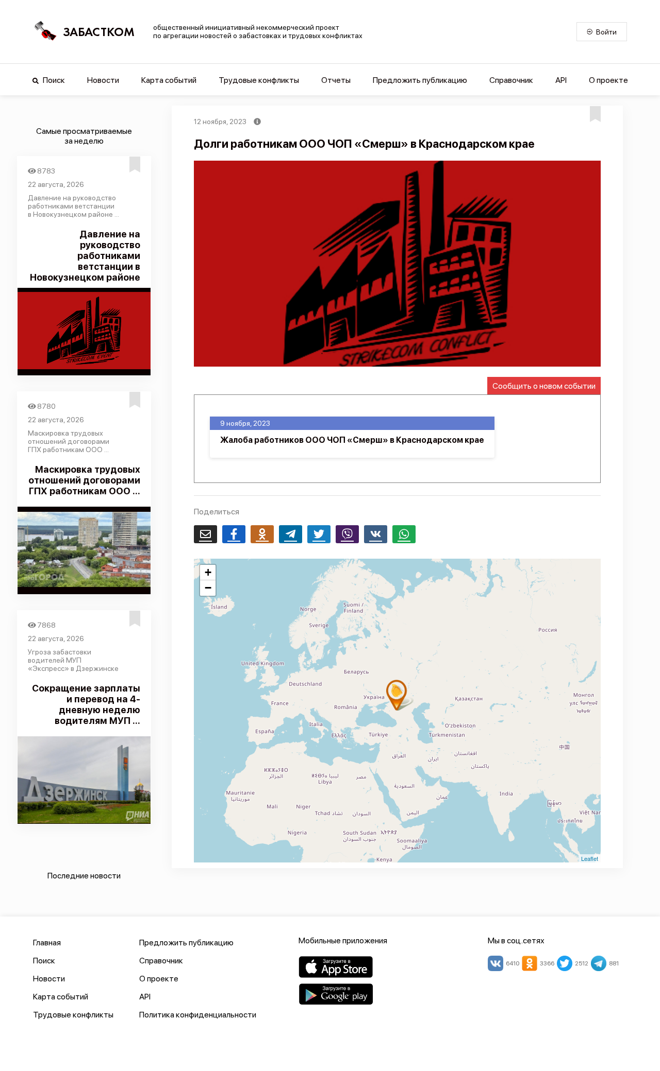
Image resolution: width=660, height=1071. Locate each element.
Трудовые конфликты (259, 80)
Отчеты (336, 80)
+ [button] (208, 572)
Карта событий (168, 80)
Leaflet (589, 858)
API (561, 80)
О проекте (608, 80)
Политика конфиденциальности (197, 1015)
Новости (103, 80)
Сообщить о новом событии (544, 386)
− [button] (208, 587)
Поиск (53, 80)
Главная (47, 942)
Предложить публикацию (420, 80)
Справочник (511, 80)
